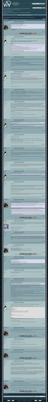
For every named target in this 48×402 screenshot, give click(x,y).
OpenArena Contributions (16, 17)
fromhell (5, 220)
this (30, 34)
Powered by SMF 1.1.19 (20, 400)
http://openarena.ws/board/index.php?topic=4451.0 (32, 64)
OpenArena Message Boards (7, 17)
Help (21, 15)
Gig (4, 56)
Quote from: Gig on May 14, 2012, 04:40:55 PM (16, 73)
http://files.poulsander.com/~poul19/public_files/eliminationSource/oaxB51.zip (21, 41)
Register (29, 15)
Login (27, 15)
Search (24, 15)
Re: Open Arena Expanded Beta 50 (19, 21)
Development (22, 17)
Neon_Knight (6, 21)
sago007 (5, 36)
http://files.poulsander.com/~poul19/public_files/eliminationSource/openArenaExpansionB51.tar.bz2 (24, 40)
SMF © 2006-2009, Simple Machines (27, 400)
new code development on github (14, 230)
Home (19, 15)
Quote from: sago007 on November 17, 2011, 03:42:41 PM (17, 23)
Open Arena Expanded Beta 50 (29, 17)
